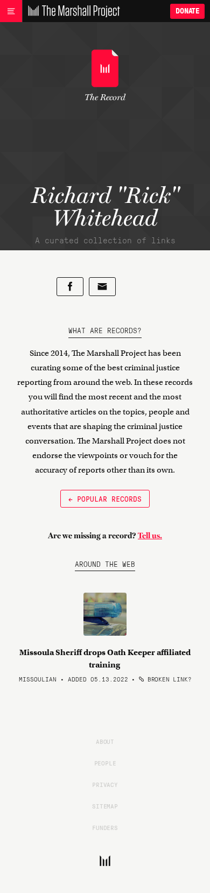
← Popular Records (105, 498)
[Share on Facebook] (70, 286)
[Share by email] (102, 286)
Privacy (105, 784)
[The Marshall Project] (71, 11)
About (105, 741)
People (105, 762)
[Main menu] (11, 11)
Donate (187, 11)
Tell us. (150, 535)
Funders (105, 827)
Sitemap (105, 805)
